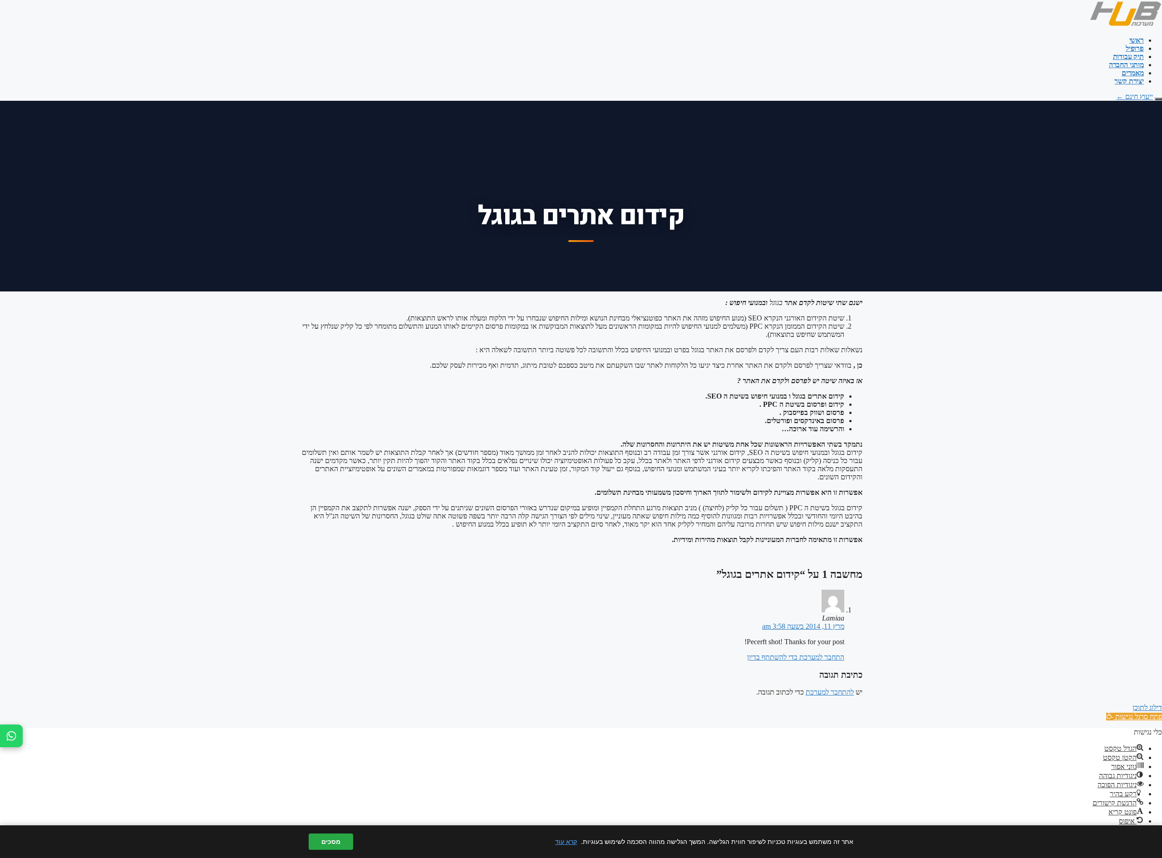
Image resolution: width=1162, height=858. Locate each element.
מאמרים (1133, 73)
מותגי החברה (1126, 65)
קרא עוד (566, 841)
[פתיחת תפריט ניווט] (1158, 99)
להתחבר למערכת (830, 692)
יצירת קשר (1129, 81)
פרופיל (1135, 48)
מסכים (330, 841)
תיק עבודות (1128, 56)
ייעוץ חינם (1134, 96)
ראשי (1136, 40)
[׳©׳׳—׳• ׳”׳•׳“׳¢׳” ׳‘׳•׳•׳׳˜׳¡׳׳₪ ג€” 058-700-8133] (11, 736)
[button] (1134, 716)
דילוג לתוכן (1147, 707)
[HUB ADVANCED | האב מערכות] (1125, 25)
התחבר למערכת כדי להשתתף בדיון (795, 657)
